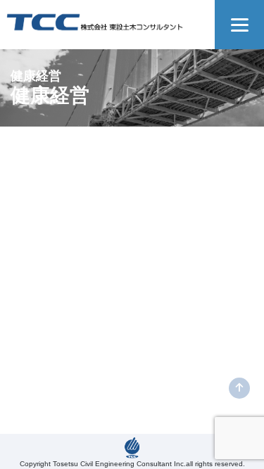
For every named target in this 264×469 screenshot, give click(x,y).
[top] (239, 388)
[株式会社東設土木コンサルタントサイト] (94, 18)
